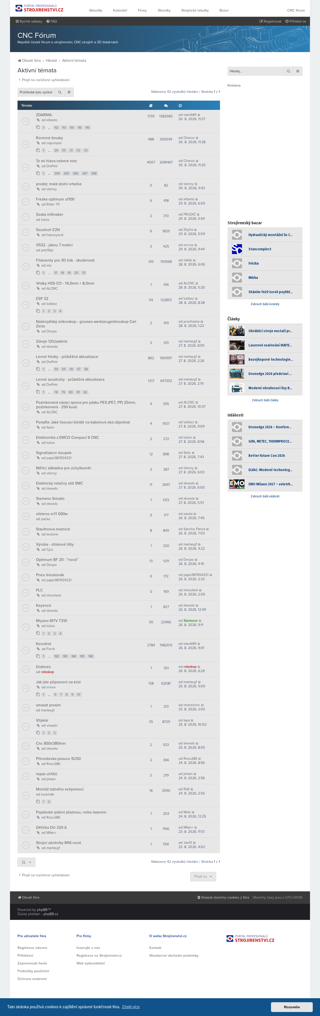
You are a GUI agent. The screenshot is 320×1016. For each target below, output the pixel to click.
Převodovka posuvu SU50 (58, 758)
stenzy (51, 189)
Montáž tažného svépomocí (60, 789)
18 (62, 273)
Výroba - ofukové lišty (55, 544)
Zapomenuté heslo (32, 963)
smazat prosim (48, 705)
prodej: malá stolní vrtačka (59, 184)
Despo (51, 331)
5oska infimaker (49, 214)
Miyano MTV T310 (51, 621)
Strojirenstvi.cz (39, 8)
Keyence (43, 605)
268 (93, 173)
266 (75, 173)
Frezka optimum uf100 (55, 199)
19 (69, 273)
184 (74, 656)
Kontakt (155, 948)
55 (64, 369)
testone (52, 534)
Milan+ (51, 833)
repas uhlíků (46, 774)
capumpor (54, 143)
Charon (189, 138)
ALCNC (52, 288)
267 (84, 173)
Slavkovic (191, 621)
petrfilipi (47, 250)
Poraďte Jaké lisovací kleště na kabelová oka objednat (83, 422)
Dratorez (43, 667)
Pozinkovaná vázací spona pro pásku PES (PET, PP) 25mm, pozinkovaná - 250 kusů (86, 404)
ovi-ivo (189, 245)
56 (71, 369)
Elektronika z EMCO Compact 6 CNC (67, 437)
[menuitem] (51, 21)
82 (85, 392)
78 (56, 392)
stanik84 (190, 115)
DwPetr (52, 166)
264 (57, 173)
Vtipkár (42, 720)
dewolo (52, 346)
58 (86, 369)
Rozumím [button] (292, 1007)
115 (80, 128)
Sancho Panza (194, 529)
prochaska (192, 321)
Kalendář (120, 10)
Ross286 (53, 764)
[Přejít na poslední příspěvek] (199, 115)
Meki (187, 812)
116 (87, 128)
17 (55, 273)
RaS (187, 789)
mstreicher (192, 705)
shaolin (52, 725)
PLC (39, 590)
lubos (45, 220)
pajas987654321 (59, 458)
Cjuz (49, 549)
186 (90, 656)
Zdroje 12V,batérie (52, 341)
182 (56, 656)
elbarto (51, 120)
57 (78, 369)
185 (82, 656)
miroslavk (53, 595)
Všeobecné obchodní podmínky (173, 955)
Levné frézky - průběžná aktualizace (67, 356)
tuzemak (47, 794)
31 (71, 150)
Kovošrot (43, 644)
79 (63, 392)
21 (83, 273)
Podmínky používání (33, 971)
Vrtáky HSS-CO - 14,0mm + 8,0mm (65, 283)
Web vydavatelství (90, 963)
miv (49, 265)
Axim (50, 427)
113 (64, 128)
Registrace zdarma (32, 948)
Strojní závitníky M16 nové (58, 843)
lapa (187, 720)
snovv (51, 687)
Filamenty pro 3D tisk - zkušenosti (65, 260)
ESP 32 (42, 298)
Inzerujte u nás (88, 948)
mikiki (188, 260)
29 (56, 150)
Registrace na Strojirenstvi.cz (99, 955)
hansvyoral (54, 235)
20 (76, 273)
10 (78, 695)
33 (86, 150)
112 (56, 128)
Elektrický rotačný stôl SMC (59, 483)
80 (71, 392)
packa (45, 519)
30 (64, 150)
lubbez (51, 304)
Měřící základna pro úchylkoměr (63, 468)
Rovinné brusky (49, 138)
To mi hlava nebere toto (56, 161)
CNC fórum (296, 10)
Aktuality (95, 10)
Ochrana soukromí (32, 979)
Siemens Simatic (50, 498)
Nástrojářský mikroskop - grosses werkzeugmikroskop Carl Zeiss (86, 323)
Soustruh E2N (48, 230)
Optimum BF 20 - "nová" (57, 559)
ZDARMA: (44, 115)
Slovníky (164, 10)
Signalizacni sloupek (54, 453)
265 (66, 173)
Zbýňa (188, 230)
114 (72, 128)
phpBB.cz (51, 914)
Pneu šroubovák (50, 575)
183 (65, 656)
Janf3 (188, 843)
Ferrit (50, 649)
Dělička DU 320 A (51, 827)
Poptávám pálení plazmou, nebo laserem (71, 812)
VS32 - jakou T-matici (54, 245)
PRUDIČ (190, 214)
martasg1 (190, 341)
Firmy (142, 10)
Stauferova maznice (53, 529)
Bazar (224, 10)
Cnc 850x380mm (51, 743)
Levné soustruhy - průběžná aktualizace (70, 379)
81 (78, 392)
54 (56, 369)
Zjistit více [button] (131, 1007)
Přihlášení (25, 955)
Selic (187, 453)
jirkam (51, 779)
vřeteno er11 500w (52, 514)
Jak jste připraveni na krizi (58, 682)
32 (78, 150)
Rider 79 (53, 204)
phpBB (42, 910)
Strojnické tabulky (195, 10)
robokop (47, 672)
